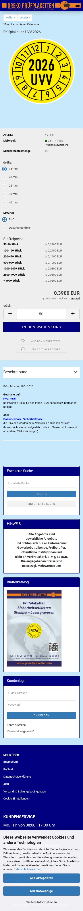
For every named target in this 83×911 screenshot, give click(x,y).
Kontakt (8, 769)
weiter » (10, 17)
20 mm (13, 177)
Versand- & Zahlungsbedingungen (24, 791)
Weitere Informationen (41, 902)
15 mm (13, 168)
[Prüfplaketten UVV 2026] (41, 71)
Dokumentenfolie (20, 227)
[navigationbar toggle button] (77, 5)
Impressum (10, 761)
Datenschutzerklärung (27, 869)
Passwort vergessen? (20, 731)
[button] (10, 314)
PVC (11, 219)
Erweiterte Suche (41, 503)
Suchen (42, 494)
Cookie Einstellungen (16, 798)
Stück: (7, 305)
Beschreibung (15, 372)
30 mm (13, 194)
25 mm (13, 185)
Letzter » (24, 17)
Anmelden (42, 715)
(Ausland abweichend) (57, 145)
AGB (6, 784)
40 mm (13, 202)
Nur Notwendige (41, 891)
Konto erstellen (16, 725)
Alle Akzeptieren (41, 878)
